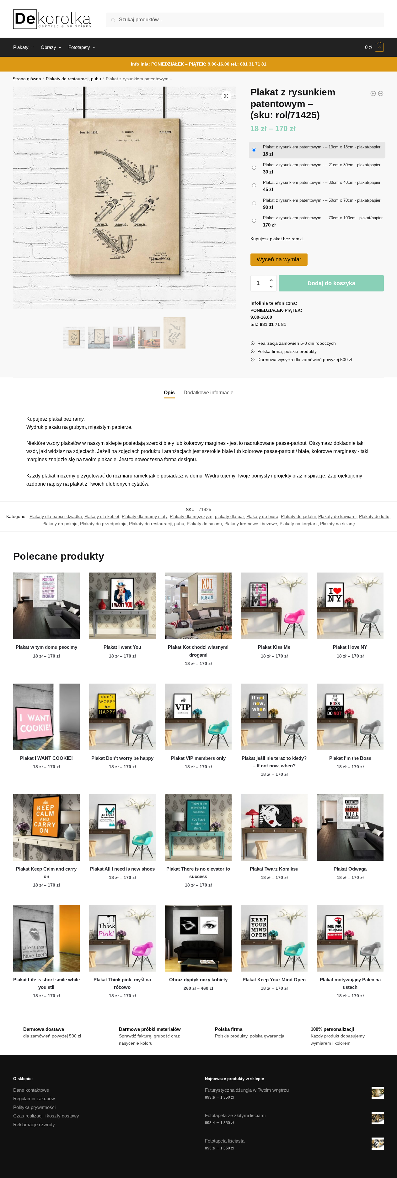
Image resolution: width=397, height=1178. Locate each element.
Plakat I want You (122, 647)
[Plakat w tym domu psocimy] (46, 606)
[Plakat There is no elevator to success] (198, 827)
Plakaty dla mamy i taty (144, 516)
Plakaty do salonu (204, 523)
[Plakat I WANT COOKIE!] (46, 717)
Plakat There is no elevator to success (198, 872)
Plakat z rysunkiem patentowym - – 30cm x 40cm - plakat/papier (321, 182)
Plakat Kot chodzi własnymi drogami (198, 650)
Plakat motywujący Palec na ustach (350, 983)
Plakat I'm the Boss (350, 758)
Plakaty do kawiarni (337, 516)
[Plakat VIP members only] (198, 717)
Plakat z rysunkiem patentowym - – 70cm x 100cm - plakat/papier (323, 218)
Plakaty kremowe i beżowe (250, 523)
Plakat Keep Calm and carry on (46, 872)
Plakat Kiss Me (274, 647)
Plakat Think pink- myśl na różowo (122, 983)
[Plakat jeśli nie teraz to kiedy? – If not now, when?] (274, 717)
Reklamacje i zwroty (34, 1124)
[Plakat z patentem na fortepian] (373, 93)
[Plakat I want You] (122, 606)
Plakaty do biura (262, 516)
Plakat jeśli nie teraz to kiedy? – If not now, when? (274, 761)
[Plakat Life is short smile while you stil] (46, 938)
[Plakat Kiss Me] (274, 606)
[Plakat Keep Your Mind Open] (274, 938)
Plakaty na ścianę (337, 523)
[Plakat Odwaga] (350, 827)
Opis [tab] (169, 392)
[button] (226, 96)
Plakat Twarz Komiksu (274, 869)
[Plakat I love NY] (350, 606)
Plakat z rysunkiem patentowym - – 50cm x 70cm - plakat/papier (321, 200)
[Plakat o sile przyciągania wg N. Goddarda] (381, 93)
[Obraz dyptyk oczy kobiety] (198, 938)
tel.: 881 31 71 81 (248, 64)
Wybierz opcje (46, 676)
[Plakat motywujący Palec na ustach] (350, 938)
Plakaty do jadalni (298, 516)
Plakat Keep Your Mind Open (274, 979)
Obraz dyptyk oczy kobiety (198, 979)
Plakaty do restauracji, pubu (73, 79)
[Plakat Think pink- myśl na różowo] (122, 938)
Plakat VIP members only (198, 758)
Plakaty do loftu (374, 516)
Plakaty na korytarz (299, 523)
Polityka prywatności (34, 1107)
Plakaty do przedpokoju (103, 523)
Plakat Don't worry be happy (122, 758)
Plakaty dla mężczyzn (191, 516)
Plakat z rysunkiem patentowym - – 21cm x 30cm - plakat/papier (321, 165)
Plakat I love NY (350, 647)
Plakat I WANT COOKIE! (46, 758)
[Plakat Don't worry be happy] (122, 717)
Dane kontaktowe (31, 1090)
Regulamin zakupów (34, 1098)
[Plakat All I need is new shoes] (122, 827)
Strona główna (27, 79)
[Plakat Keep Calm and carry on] (46, 827)
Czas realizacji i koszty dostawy (46, 1115)
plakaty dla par (229, 516)
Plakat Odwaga (350, 869)
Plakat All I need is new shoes (122, 869)
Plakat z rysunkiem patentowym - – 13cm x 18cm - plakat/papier (321, 147)
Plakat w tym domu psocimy (46, 647)
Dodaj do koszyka (331, 283)
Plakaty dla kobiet (101, 516)
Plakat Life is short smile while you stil (46, 983)
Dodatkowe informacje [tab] (208, 392)
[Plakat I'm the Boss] (350, 717)
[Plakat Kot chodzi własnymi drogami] (198, 606)
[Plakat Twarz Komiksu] (274, 827)
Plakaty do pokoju (60, 523)
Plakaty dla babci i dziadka (56, 516)
